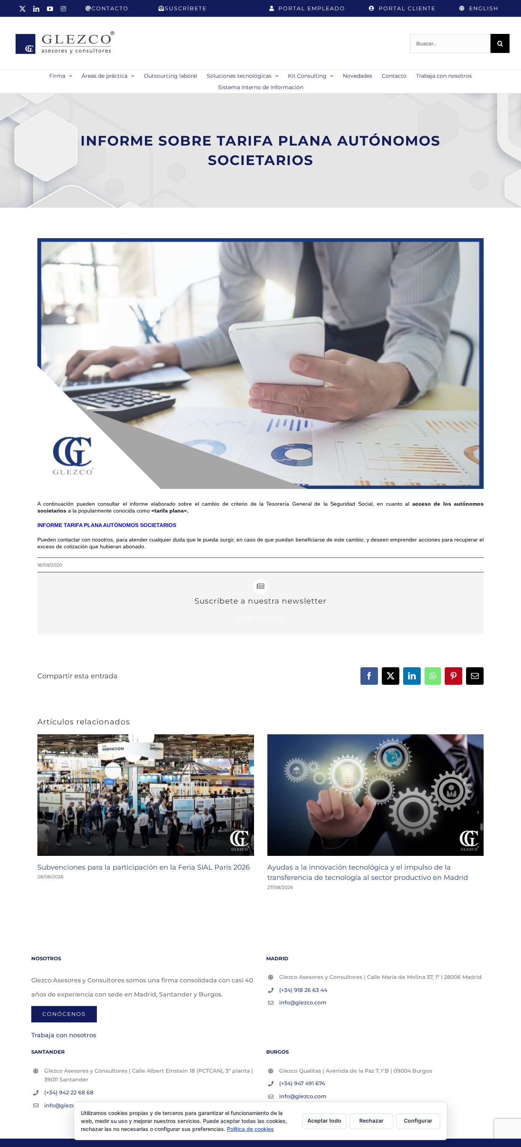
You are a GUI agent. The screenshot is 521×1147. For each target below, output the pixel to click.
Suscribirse (260, 618)
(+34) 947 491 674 (302, 1083)
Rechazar (371, 1120)
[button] (43, 812)
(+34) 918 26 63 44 (303, 990)
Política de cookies (250, 1129)
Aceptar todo (324, 1120)
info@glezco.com (302, 1002)
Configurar (418, 1120)
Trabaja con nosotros (63, 1035)
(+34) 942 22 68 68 (68, 1092)
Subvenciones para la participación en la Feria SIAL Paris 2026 (143, 867)
